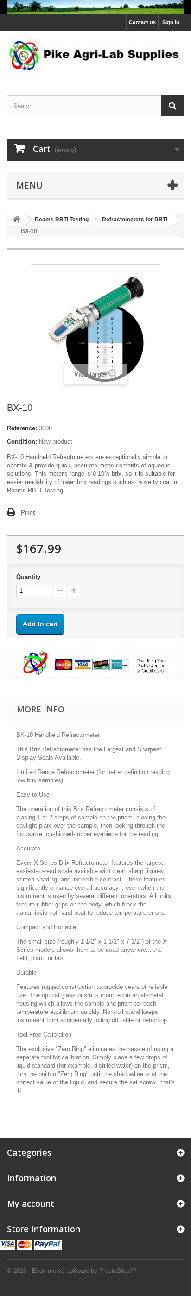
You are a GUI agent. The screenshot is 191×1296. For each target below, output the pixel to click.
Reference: (22, 428)
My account (30, 1203)
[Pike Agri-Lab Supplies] (95, 7)
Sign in (170, 22)
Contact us (142, 22)
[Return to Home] (16, 220)
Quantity (28, 576)
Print (28, 512)
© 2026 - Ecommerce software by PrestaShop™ (72, 1270)
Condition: (22, 441)
